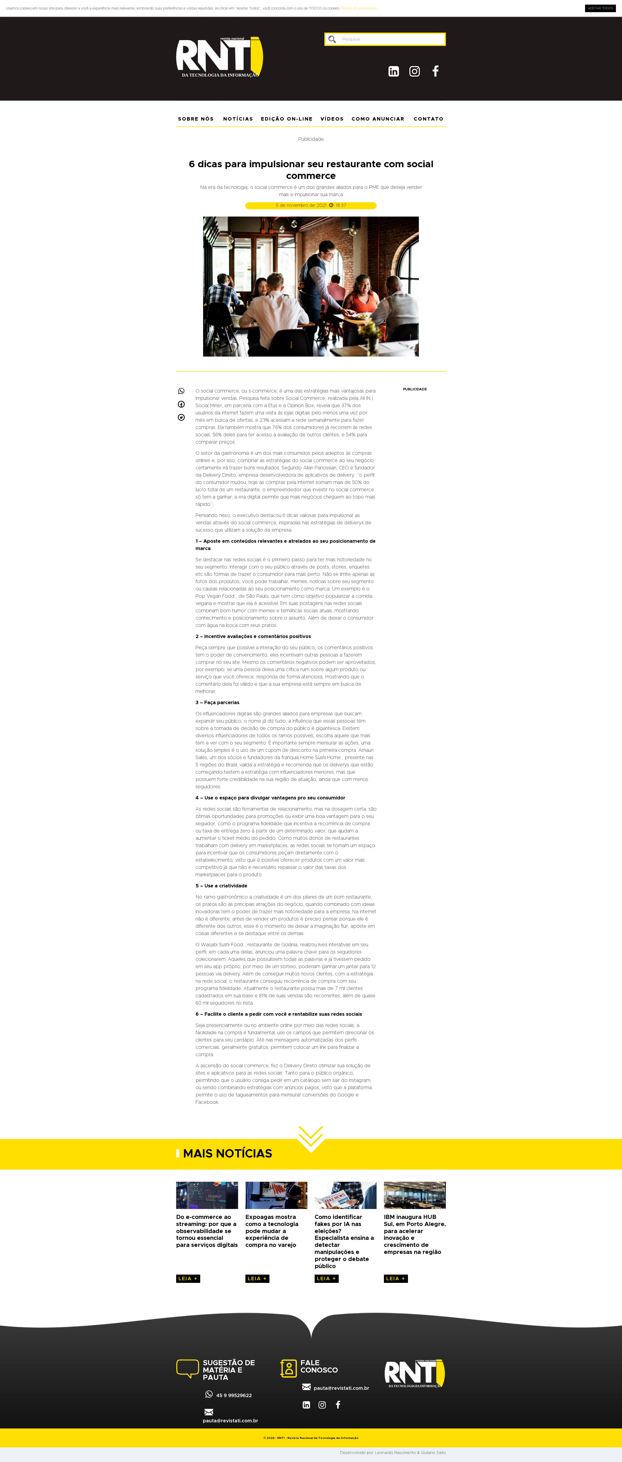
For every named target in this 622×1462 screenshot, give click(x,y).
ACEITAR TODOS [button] (600, 8)
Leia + (188, 1278)
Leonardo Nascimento (395, 1453)
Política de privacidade (359, 8)
